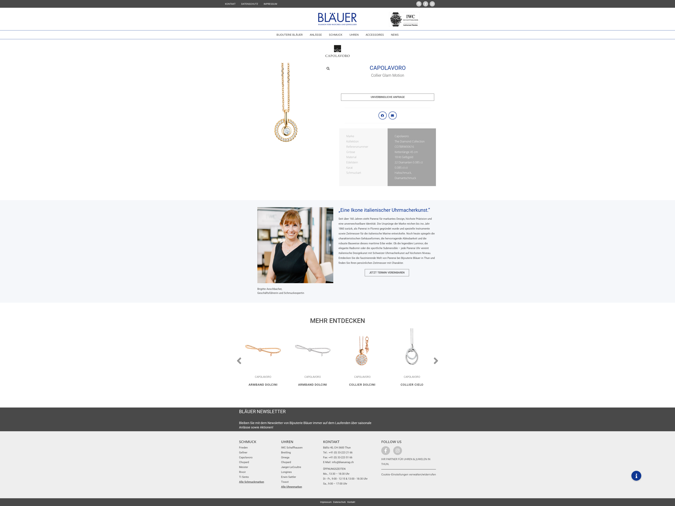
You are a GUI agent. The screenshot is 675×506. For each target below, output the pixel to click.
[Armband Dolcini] (263, 350)
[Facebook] (425, 4)
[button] (328, 68)
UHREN (287, 441)
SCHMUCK (247, 441)
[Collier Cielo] (412, 350)
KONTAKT (230, 3)
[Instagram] (432, 4)
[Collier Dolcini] (362, 350)
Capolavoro (388, 68)
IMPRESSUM (270, 3)
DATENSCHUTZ (249, 3)
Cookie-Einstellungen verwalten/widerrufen (408, 474)
